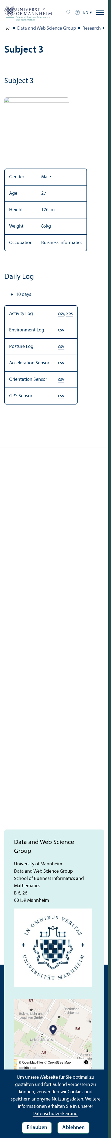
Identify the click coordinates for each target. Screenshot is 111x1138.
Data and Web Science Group (46, 28)
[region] (54, 210)
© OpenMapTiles (31, 1062)
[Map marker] (53, 1030)
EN (85, 13)
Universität (7, 29)
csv (61, 313)
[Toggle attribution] (86, 1062)
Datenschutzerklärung (55, 1113)
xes (69, 313)
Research (91, 28)
